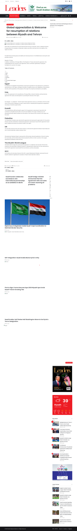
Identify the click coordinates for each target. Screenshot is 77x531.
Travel (34, 15)
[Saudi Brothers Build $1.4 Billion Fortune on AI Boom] (55, 521)
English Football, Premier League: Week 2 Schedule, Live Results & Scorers (65, 490)
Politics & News (14, 15)
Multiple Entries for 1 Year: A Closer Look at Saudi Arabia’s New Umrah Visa (66, 424)
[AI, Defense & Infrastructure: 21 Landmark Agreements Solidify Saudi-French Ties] (55, 446)
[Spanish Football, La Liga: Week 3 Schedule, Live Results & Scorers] (55, 496)
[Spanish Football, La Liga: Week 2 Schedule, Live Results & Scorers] (55, 439)
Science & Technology (51, 15)
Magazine (17, 1)
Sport (28, 15)
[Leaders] (15, 8)
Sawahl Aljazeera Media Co (13, 528)
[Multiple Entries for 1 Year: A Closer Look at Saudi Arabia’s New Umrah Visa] (55, 423)
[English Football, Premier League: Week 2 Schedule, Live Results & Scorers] (55, 489)
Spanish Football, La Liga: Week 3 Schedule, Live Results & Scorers (65, 497)
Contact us (12, 1)
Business (22, 15)
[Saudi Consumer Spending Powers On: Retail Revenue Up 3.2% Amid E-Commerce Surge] (55, 503)
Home (7, 15)
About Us (7, 1)
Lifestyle (40, 15)
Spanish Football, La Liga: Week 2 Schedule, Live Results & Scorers (65, 440)
